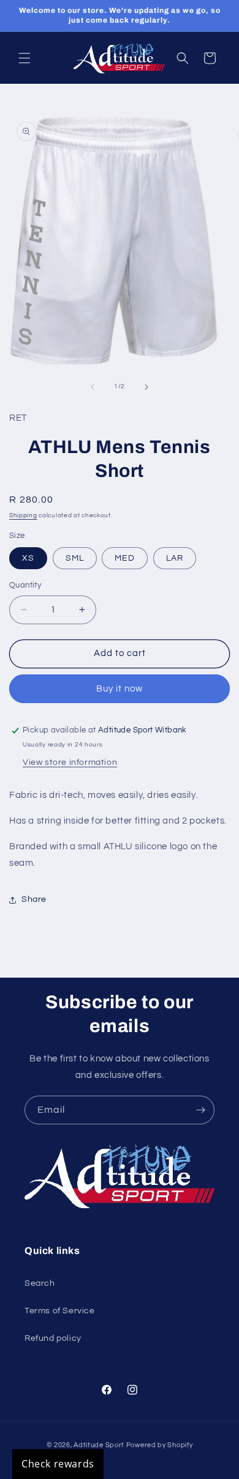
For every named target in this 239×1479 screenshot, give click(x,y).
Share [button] (34, 899)
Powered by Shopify (159, 1445)
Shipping (23, 515)
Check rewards (57, 1463)
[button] (24, 58)
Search (40, 1283)
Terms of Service (60, 1311)
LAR (174, 558)
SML (75, 558)
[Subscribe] (200, 1110)
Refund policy (53, 1338)
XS (28, 558)
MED (125, 558)
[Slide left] (92, 387)
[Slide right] (146, 387)
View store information (70, 762)
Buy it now (119, 688)
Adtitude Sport (99, 1445)
